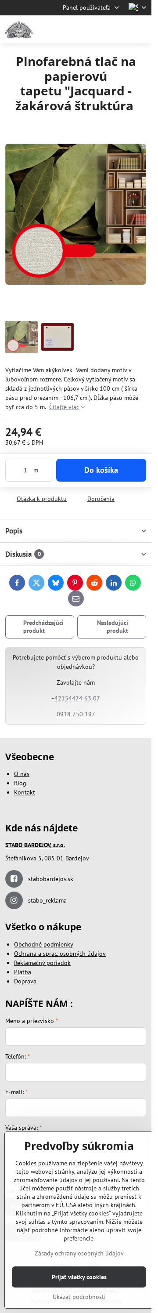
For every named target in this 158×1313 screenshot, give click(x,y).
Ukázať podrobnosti (79, 1297)
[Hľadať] (98, 29)
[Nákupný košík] (119, 29)
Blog (20, 783)
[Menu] (140, 29)
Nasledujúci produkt (112, 627)
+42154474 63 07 (75, 698)
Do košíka (101, 470)
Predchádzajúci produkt (43, 627)
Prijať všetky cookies (79, 1277)
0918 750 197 (76, 714)
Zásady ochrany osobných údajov (79, 1253)
